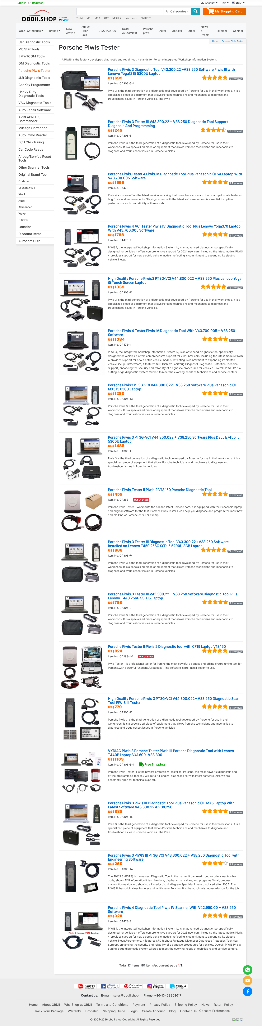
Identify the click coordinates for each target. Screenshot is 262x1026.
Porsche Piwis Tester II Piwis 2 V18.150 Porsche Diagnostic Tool (160, 489)
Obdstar (177, 30)
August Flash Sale (86, 30)
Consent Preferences (214, 1011)
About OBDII (51, 1004)
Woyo (22, 213)
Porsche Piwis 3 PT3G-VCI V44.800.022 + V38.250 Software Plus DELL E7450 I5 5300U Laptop (174, 439)
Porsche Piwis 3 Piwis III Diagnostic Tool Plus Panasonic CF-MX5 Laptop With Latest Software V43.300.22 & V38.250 (171, 805)
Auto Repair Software (34, 110)
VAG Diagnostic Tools (34, 103)
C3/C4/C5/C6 (107, 30)
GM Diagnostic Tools (34, 63)
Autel (162, 30)
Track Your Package (48, 1011)
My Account (207, 2)
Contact (238, 30)
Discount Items (29, 234)
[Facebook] (247, 991)
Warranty (74, 1011)
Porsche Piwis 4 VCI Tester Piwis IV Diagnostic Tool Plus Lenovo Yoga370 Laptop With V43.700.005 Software (174, 228)
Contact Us (188, 1011)
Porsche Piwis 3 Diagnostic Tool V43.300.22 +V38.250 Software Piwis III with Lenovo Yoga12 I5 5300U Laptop (171, 71)
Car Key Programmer (34, 85)
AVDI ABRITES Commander (29, 119)
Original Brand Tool (32, 174)
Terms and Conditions (112, 1004)
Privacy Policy (160, 1004)
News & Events (205, 30)
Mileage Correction (32, 128)
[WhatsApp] (247, 970)
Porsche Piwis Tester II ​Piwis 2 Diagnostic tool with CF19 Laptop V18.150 (167, 646)
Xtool (191, 30)
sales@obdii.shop (126, 995)
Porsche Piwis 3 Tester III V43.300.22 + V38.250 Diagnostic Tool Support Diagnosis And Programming (168, 123)
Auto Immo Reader (32, 135)
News (205, 1004)
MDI (89, 18)
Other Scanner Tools (34, 167)
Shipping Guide (114, 1011)
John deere (131, 18)
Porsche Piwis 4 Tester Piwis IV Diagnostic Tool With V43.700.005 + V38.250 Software (171, 332)
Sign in (21, 2)
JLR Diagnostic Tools (34, 78)
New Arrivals (70, 30)
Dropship (92, 1011)
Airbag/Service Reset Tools (34, 158)
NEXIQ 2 (116, 18)
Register (37, 2)
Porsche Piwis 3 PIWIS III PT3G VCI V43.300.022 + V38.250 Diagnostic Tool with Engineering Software (174, 857)
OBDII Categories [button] (30, 30)
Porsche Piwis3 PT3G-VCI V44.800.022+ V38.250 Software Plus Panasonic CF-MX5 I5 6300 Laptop (173, 387)
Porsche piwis (148, 30)
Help (223, 2)
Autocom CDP (29, 241)
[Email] (247, 980)
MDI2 (98, 18)
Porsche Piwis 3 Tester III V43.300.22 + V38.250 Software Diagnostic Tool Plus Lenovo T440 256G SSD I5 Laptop (172, 596)
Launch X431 (26, 187)
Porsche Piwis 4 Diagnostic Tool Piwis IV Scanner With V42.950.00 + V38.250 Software (172, 909)
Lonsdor (24, 227)
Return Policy (223, 1004)
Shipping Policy (186, 1004)
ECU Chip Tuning (31, 142)
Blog (172, 1011)
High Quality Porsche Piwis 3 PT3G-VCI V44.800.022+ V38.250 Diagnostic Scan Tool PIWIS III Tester (173, 700)
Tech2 (79, 18)
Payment (221, 30)
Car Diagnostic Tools (34, 42)
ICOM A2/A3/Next (129, 30)
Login (133, 1011)
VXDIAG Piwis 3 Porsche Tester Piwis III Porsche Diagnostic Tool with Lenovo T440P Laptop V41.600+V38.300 (171, 752)
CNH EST (146, 18)
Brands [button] (53, 30)
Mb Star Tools (29, 49)
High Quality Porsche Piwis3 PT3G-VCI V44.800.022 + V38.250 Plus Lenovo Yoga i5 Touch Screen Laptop (174, 280)
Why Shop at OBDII (78, 1004)
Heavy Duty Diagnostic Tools (31, 94)
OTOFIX (23, 220)
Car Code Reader (31, 149)
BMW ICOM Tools (31, 56)
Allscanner (25, 207)
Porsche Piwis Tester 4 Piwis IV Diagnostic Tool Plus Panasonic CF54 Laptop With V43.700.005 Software (175, 176)
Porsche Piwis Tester (34, 71)
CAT (106, 18)
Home (215, 41)
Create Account (153, 1011)
